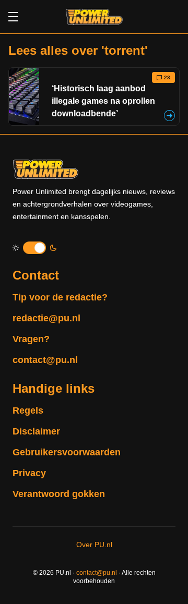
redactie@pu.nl (46, 318)
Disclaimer (36, 431)
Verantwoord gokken (59, 494)
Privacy (29, 473)
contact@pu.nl (45, 360)
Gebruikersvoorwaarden (67, 452)
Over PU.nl (94, 544)
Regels (28, 410)
